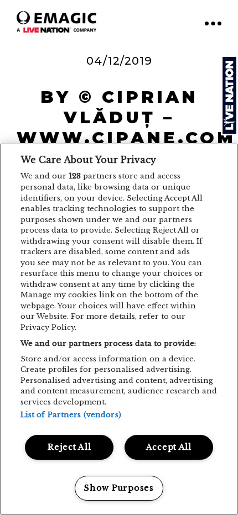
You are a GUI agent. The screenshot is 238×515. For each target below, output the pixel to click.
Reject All (69, 447)
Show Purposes (118, 488)
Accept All (169, 447)
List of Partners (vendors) (70, 414)
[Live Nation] (229, 95)
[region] (119, 329)
